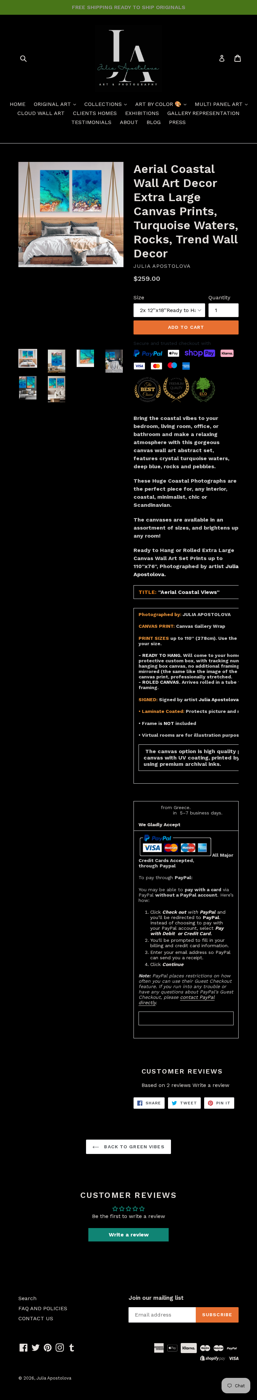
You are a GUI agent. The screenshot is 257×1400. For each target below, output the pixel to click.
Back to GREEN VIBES (133, 1146)
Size (139, 297)
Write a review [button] (129, 1234)
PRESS (177, 122)
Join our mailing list (156, 1297)
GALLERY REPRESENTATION (203, 113)
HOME (17, 104)
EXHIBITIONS (142, 113)
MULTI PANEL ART (219, 104)
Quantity (219, 297)
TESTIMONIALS (91, 122)
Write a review (210, 1085)
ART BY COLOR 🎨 (159, 104)
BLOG (154, 122)
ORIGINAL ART (53, 104)
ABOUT (129, 122)
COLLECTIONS (103, 104)
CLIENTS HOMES (95, 113)
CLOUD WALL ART (41, 113)
